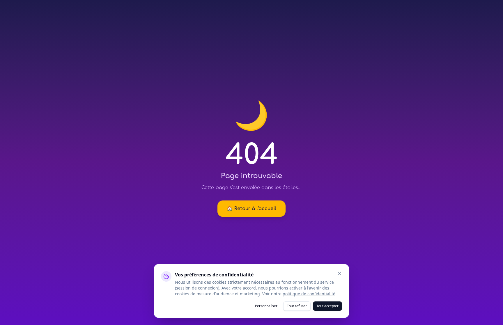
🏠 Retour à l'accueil (251, 208)
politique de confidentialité (309, 293)
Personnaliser (266, 305)
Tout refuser (297, 305)
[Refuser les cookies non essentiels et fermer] (339, 273)
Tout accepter (327, 305)
